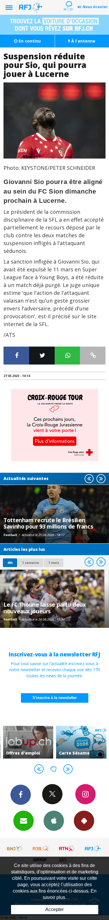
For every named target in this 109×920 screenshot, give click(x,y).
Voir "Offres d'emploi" (28, 742)
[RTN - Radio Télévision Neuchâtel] (66, 848)
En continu (29, 41)
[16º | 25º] (68, 0)
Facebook (20, 795)
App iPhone (54, 821)
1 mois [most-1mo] (53, 562)
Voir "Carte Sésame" (81, 742)
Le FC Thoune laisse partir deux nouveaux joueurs (44, 607)
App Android (84, 821)
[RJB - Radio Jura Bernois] (40, 848)
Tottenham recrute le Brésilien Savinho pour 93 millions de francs (48, 523)
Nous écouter (95, 6)
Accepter (54, 909)
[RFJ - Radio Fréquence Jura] (92, 848)
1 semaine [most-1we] (30, 562)
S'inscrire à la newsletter (55, 697)
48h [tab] (10, 562)
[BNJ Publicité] (15, 848)
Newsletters (23, 821)
